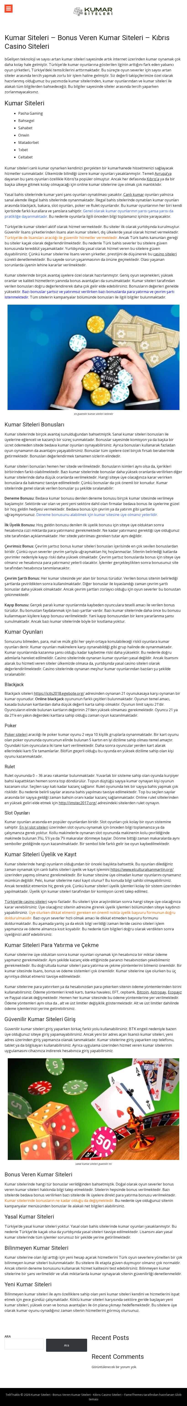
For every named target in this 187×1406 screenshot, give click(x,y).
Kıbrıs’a (153, 179)
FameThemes (133, 1395)
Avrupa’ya (163, 173)
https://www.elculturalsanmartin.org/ (142, 869)
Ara (8, 1336)
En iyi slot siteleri (33, 827)
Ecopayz (175, 992)
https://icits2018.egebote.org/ (59, 693)
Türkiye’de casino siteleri (26, 901)
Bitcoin (143, 992)
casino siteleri (165, 254)
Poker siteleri (16, 734)
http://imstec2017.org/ (78, 802)
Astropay (158, 992)
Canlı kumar (133, 194)
